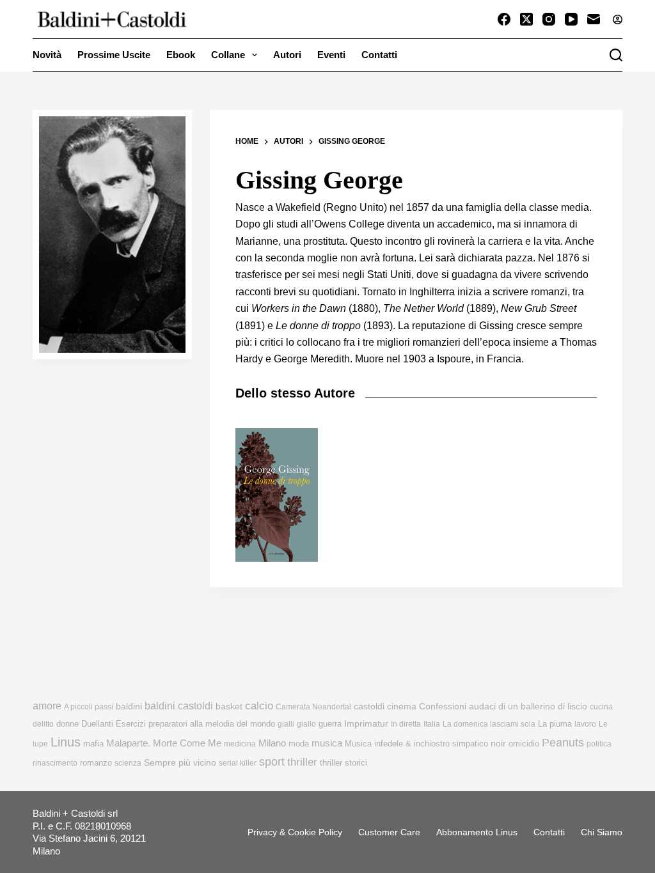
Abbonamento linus (476, 832)
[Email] (593, 19)
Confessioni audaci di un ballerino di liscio (503, 706)
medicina (240, 743)
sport (272, 761)
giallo (306, 724)
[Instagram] (548, 19)
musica (327, 743)
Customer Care (389, 832)
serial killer (237, 763)
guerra (330, 724)
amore (47, 705)
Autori (287, 54)
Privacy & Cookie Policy (295, 832)
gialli (286, 724)
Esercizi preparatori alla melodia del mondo (195, 724)
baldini (129, 706)
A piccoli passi (88, 706)
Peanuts (563, 742)
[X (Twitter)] (526, 19)
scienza (127, 763)
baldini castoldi (179, 705)
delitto (43, 724)
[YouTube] (571, 19)
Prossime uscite (113, 54)
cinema (401, 706)
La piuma (555, 724)
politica (599, 743)
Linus (66, 742)
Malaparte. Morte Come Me (163, 743)
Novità (47, 54)
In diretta (406, 724)
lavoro (585, 724)
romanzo (96, 763)
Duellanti (97, 724)
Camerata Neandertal (313, 706)
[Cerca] (616, 55)
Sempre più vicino (180, 762)
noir (498, 743)
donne (67, 724)
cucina (601, 706)
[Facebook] (504, 19)
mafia (93, 743)
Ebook (180, 54)
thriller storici (343, 763)
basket (229, 706)
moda (298, 743)
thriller (302, 762)
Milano (272, 743)
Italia (431, 724)
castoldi (369, 706)
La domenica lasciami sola (489, 724)
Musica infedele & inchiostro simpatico (416, 743)
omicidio (524, 743)
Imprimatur (366, 723)
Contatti (379, 54)
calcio (259, 705)
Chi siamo (601, 832)
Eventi (331, 54)
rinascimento (55, 763)
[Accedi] (617, 19)
